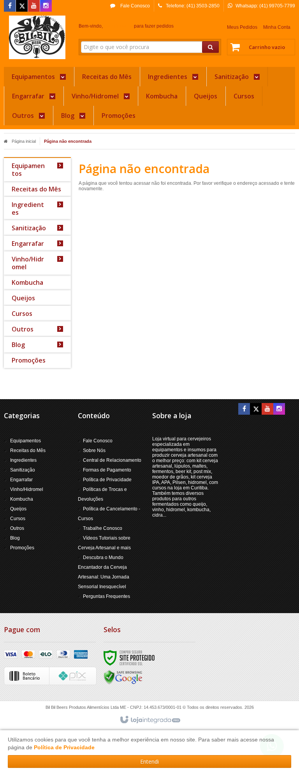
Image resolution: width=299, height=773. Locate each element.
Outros (17, 528)
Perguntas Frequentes (106, 596)
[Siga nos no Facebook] (10, 6)
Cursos (17, 518)
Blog (15, 538)
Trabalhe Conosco (102, 528)
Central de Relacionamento (112, 460)
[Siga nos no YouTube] (267, 409)
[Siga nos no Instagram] (46, 6)
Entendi (149, 761)
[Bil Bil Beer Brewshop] (37, 37)
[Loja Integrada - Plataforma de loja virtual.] (149, 720)
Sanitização (22, 470)
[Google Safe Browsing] (123, 677)
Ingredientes (23, 460)
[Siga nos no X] (22, 6)
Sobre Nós (94, 450)
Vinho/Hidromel (26, 489)
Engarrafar (21, 479)
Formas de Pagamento (107, 470)
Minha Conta (276, 27)
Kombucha (21, 499)
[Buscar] (210, 47)
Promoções (22, 547)
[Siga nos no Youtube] (34, 6)
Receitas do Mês (28, 450)
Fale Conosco (134, 6)
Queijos (18, 509)
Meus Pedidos (242, 27)
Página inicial (24, 141)
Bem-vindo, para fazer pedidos (126, 26)
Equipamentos (25, 440)
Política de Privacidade (107, 479)
